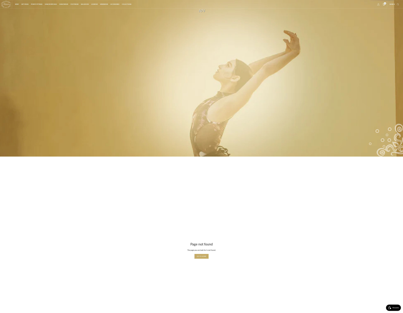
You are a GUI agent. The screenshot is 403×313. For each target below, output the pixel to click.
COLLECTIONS (126, 4)
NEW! (17, 4)
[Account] (378, 4)
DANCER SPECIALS (51, 4)
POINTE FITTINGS (36, 4)
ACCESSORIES (114, 4)
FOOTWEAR (74, 4)
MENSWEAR (104, 4)
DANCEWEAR (63, 4)
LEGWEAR (94, 4)
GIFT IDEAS (24, 4)
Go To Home (201, 256)
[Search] (397, 4)
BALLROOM (85, 4)
